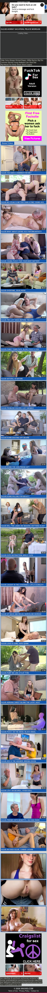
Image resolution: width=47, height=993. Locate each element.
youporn (25, 980)
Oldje (2, 60)
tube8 (10, 985)
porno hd (35, 978)
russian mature (21, 982)
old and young (13, 62)
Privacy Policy (24, 991)
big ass (34, 60)
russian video (33, 980)
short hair (32, 62)
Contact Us (35, 991)
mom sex (20, 978)
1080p (29, 60)
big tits (40, 60)
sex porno (18, 980)
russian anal (4, 980)
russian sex (28, 978)
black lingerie (27, 65)
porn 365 (3, 982)
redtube (12, 980)
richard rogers (21, 60)
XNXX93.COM (23, 2)
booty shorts (16, 65)
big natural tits (6, 65)
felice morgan (10, 60)
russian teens (37, 982)
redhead (22, 62)
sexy (40, 980)
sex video (3, 978)
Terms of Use (13, 991)
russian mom (16, 985)
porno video (11, 982)
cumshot (4, 62)
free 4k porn (12, 978)
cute (27, 62)
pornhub (29, 982)
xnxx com (3, 985)
